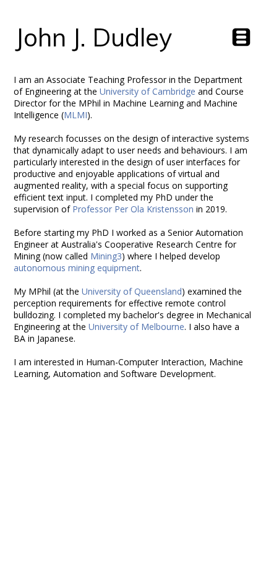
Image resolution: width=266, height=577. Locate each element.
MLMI (75, 115)
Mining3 (106, 256)
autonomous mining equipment (77, 268)
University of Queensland (132, 291)
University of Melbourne (136, 326)
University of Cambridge (147, 91)
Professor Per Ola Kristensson (133, 209)
